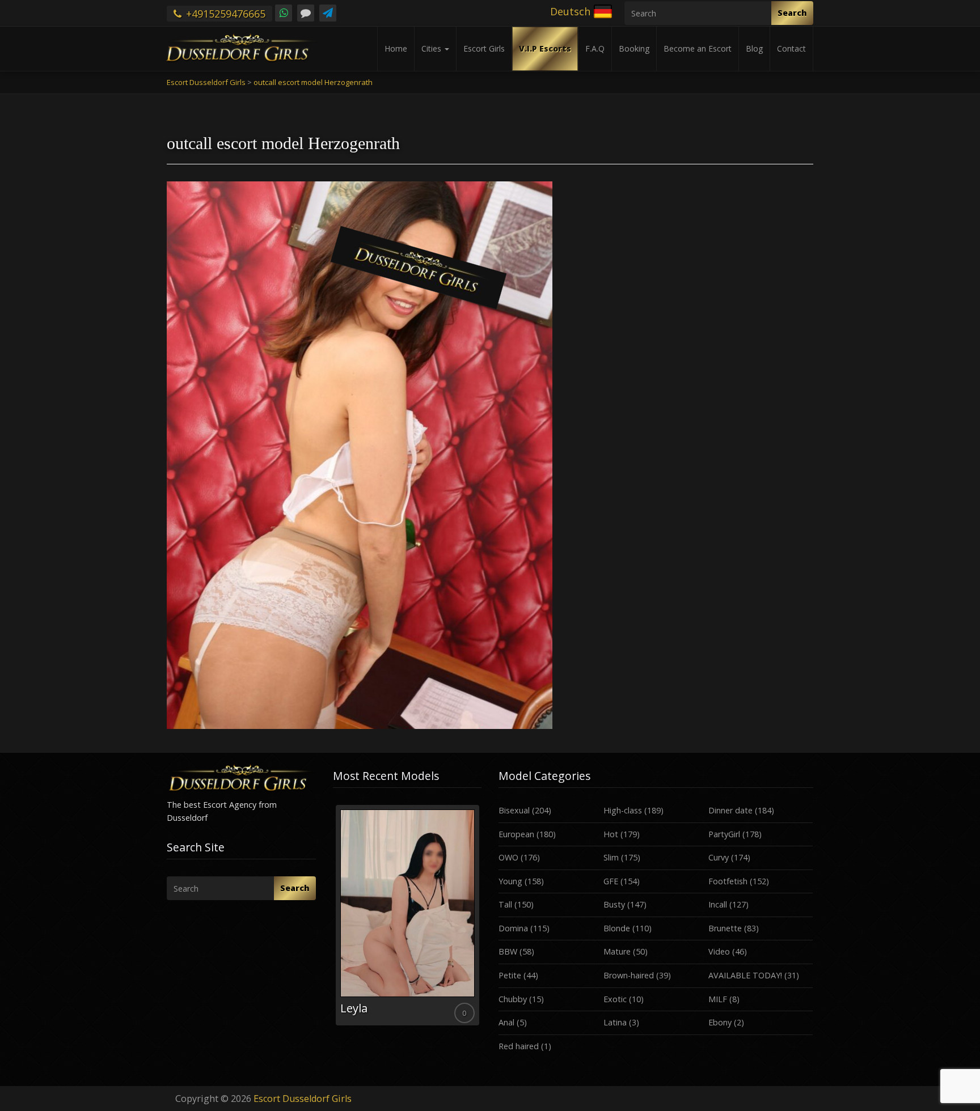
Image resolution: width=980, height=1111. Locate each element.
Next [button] (481, 919)
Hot (610, 834)
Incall (717, 904)
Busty (614, 904)
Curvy (718, 857)
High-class (622, 810)
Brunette (725, 928)
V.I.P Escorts (545, 48)
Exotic (615, 999)
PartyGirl (724, 834)
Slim (611, 857)
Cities (432, 48)
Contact (791, 48)
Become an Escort (698, 48)
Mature (617, 951)
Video (719, 951)
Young (510, 881)
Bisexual (514, 810)
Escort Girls (484, 48)
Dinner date (730, 810)
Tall (505, 904)
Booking (634, 48)
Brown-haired (628, 975)
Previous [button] (333, 919)
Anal (506, 1022)
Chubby (513, 999)
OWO (508, 857)
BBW (508, 951)
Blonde (616, 928)
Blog (754, 48)
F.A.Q (595, 48)
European (516, 834)
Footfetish (727, 881)
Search (792, 12)
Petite (510, 975)
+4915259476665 (224, 13)
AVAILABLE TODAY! (745, 975)
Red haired (519, 1046)
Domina (513, 928)
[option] (407, 915)
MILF (717, 999)
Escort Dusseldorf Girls (303, 1098)
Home (396, 48)
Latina (615, 1022)
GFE (610, 881)
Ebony (720, 1022)
